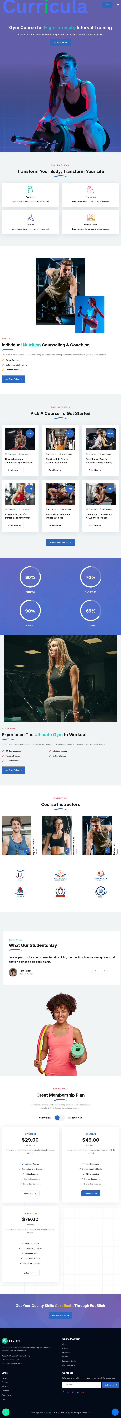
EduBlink (47, 1413)
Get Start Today (12, 379)
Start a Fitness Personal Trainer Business (58, 516)
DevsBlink (69, 1413)
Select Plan (29, 1193)
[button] (95, 971)
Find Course (59, 42)
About (64, 1344)
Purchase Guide (68, 1365)
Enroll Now (13, 470)
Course (65, 1348)
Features (5, 1391)
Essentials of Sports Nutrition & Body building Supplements (99, 461)
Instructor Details (69, 1361)
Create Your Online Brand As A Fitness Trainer (99, 516)
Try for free (107, 6)
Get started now (59, 1315)
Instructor (66, 1352)
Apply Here (6, 1395)
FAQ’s (4, 1399)
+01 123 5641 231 (12, 1360)
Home (4, 1378)
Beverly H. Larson (73, 846)
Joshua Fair (114, 849)
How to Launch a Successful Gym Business (18, 461)
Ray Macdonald (33, 847)
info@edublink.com (15, 1363)
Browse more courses (59, 542)
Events (65, 1357)
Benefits (5, 1386)
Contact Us (6, 1382)
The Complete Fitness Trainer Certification (57, 461)
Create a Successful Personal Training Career (18, 516)
